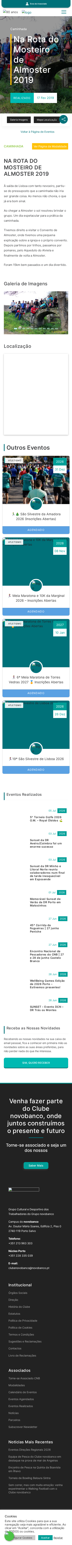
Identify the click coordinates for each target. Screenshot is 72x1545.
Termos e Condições (21, 1334)
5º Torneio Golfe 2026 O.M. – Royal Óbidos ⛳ (46, 818)
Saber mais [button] (36, 1165)
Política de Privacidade (22, 1320)
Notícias (13, 1413)
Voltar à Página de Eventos (37, 131)
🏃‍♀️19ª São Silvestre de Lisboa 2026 (36, 759)
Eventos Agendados (21, 1399)
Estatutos (14, 1313)
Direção (13, 1299)
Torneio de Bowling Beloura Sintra (29, 1478)
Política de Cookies (20, 1327)
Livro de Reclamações (22, 1355)
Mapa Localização (47, 119)
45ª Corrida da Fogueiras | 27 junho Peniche (44, 928)
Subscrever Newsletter (22, 1426)
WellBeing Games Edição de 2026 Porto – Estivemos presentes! (47, 984)
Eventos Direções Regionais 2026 (29, 1449)
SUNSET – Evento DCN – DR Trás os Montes (46, 1008)
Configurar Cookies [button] (20, 1537)
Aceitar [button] (45, 1537)
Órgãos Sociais (17, 1292)
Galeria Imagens (19, 119)
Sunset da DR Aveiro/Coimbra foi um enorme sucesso (46, 843)
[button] (36, 4)
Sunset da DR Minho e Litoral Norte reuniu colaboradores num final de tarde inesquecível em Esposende (47, 872)
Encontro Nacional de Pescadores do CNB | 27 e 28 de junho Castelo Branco (47, 956)
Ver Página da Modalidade (50, 146)
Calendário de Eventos (22, 1392)
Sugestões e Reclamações (24, 1341)
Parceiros (14, 1420)
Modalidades (16, 1385)
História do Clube (19, 1306)
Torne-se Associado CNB (24, 1378)
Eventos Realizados (20, 1406)
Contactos (14, 1348)
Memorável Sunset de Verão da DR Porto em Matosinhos (45, 902)
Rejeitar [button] (58, 1537)
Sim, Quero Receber (36, 1062)
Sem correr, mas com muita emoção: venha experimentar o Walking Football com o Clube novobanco (35, 1488)
